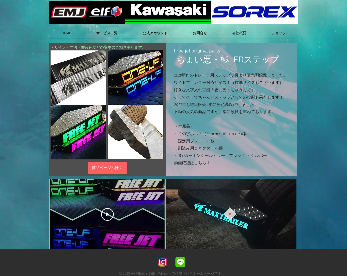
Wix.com (164, 274)
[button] (107, 33)
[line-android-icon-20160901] (180, 262)
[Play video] (107, 214)
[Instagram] (162, 262)
